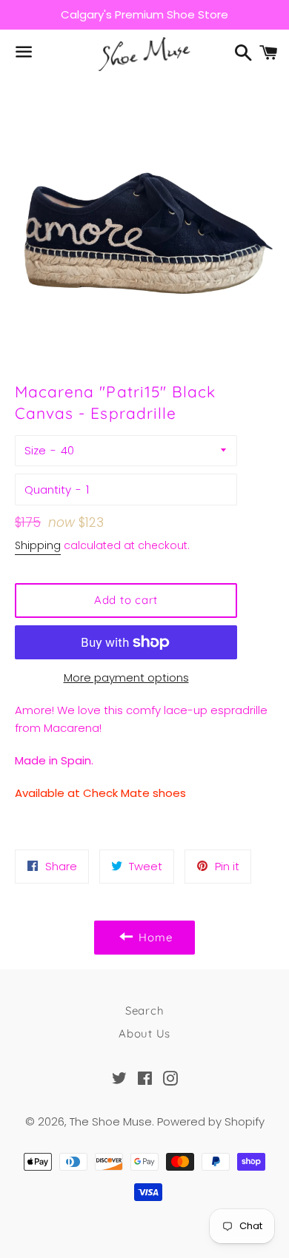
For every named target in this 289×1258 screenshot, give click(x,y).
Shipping (38, 545)
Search (145, 1010)
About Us (144, 1033)
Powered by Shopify (211, 1121)
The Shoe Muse (111, 1121)
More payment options (126, 677)
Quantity (47, 489)
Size (35, 450)
